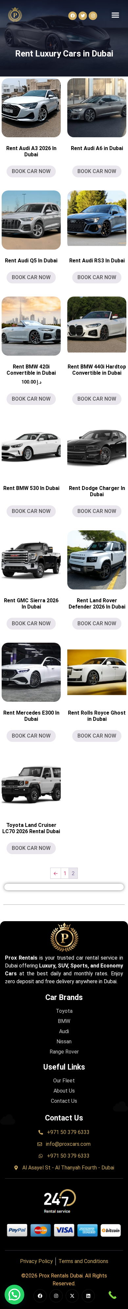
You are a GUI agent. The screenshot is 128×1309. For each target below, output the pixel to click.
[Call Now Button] (112, 1295)
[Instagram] (93, 15)
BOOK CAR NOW (31, 171)
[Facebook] (72, 15)
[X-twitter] (72, 1295)
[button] (115, 15)
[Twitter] (82, 15)
